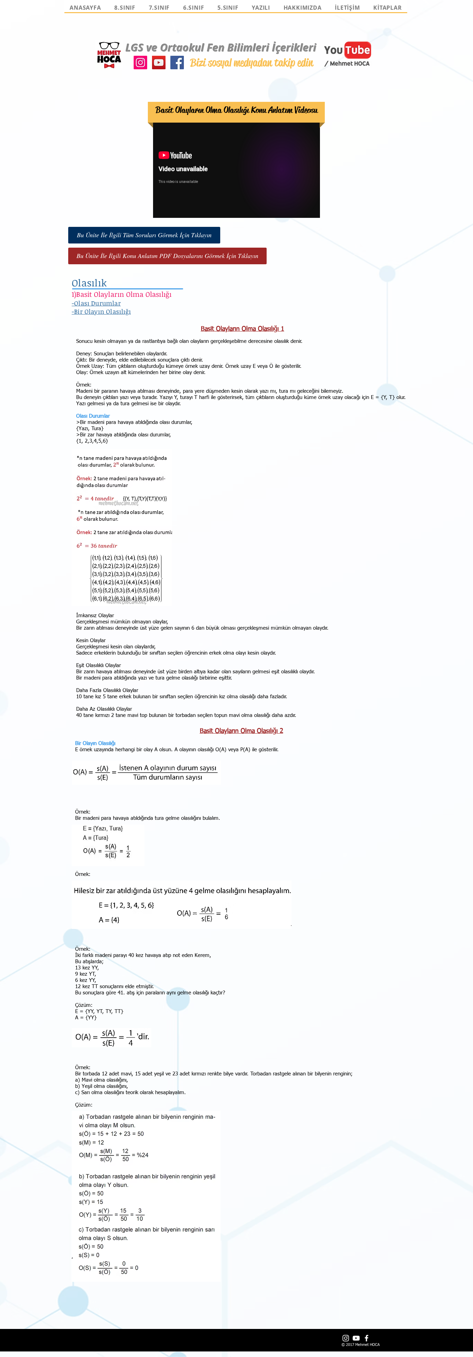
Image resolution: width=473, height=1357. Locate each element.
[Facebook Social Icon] (177, 62)
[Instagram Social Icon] (140, 62)
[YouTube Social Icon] (159, 62)
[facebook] (366, 1338)
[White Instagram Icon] (345, 1338)
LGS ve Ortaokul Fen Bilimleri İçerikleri (221, 48)
